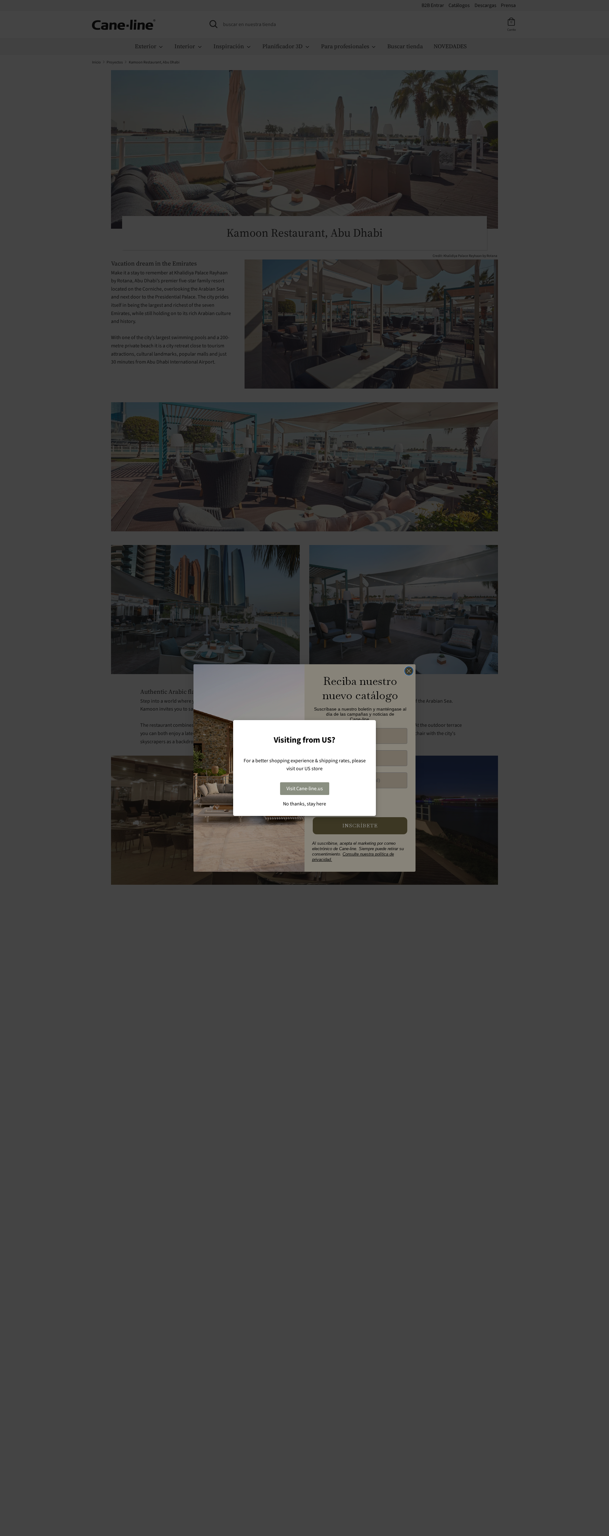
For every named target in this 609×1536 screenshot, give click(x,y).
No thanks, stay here (304, 803)
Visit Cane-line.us (304, 788)
